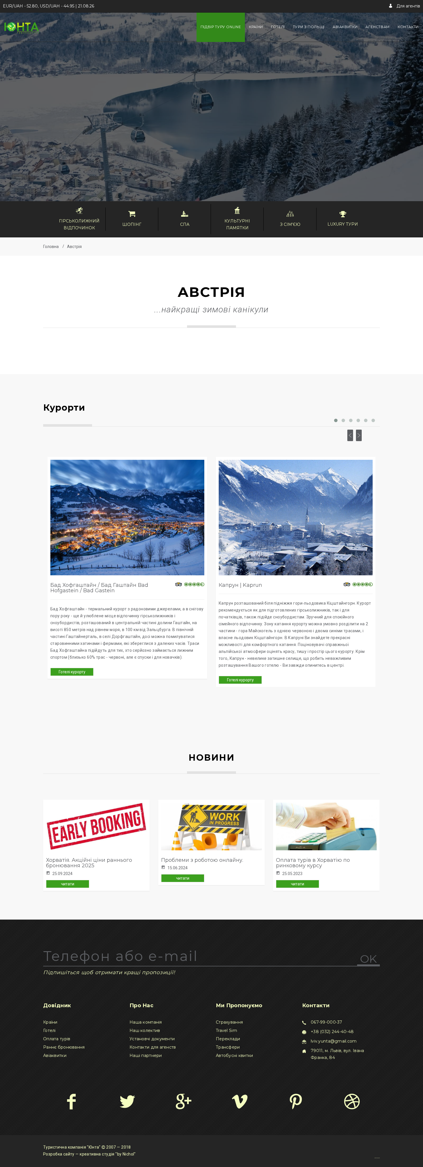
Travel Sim (226, 1030)
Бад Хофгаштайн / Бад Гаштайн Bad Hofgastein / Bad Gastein (99, 588)
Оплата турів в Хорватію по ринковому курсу (313, 863)
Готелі (49, 1030)
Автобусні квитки (234, 1055)
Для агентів (407, 6)
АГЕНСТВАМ (377, 27)
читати (67, 884)
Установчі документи (152, 1038)
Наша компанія (145, 1022)
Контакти (408, 27)
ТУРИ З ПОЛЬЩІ (309, 27)
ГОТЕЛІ (278, 27)
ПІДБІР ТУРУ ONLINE (221, 27)
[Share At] (239, 1101)
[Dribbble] (352, 1101)
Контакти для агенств (152, 1047)
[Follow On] (127, 1101)
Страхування (229, 1022)
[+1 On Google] (183, 1101)
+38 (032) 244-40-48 (332, 1031)
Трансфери (228, 1047)
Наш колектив (144, 1030)
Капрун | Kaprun (240, 585)
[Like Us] (71, 1101)
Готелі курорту (72, 672)
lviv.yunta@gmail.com (334, 1041)
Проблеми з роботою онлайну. (202, 860)
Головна (51, 246)
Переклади (228, 1038)
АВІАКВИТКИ (345, 27)
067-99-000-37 (326, 1022)
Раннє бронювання (64, 1047)
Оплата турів (56, 1038)
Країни (50, 1022)
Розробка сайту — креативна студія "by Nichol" (89, 1154)
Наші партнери (145, 1055)
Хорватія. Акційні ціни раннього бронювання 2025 (89, 863)
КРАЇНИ (256, 27)
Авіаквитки (54, 1055)
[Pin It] (296, 1101)
